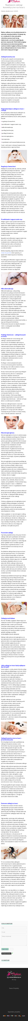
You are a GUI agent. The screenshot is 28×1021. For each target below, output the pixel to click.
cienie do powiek (6, 253)
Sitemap (14, 979)
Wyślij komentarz (7, 953)
